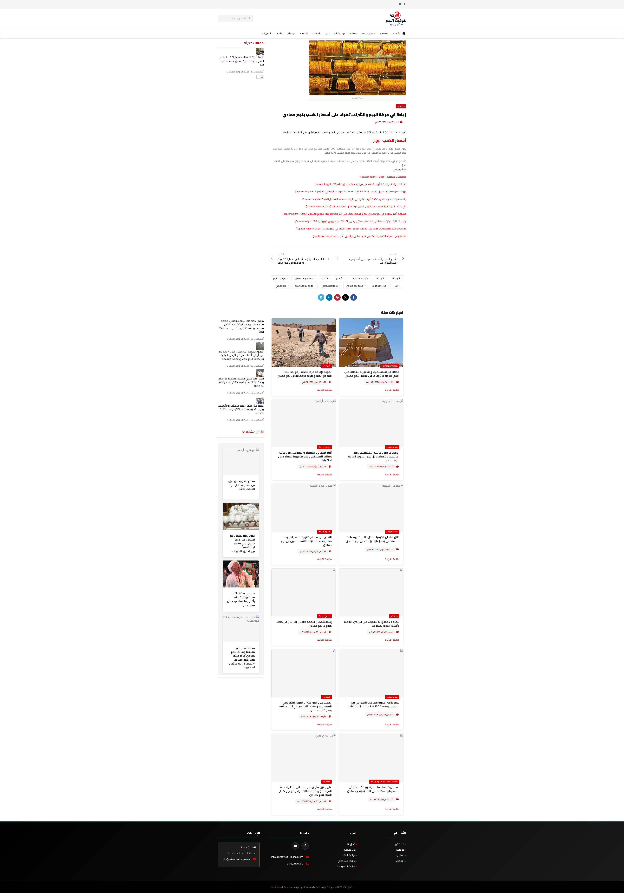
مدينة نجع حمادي (354, 285)
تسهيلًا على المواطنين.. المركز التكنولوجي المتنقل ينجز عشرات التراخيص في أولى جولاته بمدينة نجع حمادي (305, 706)
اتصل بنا (351, 844)
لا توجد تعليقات (235, 71)
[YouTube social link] (400, 4)
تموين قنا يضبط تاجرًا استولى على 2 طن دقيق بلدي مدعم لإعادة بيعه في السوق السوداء (242, 543)
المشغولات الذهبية (303, 278)
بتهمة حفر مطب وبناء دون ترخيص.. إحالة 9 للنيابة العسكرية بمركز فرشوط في (365, 191)
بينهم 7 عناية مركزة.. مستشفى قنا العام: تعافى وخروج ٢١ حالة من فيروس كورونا (363, 221)
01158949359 (295, 863)
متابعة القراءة (392, 390)
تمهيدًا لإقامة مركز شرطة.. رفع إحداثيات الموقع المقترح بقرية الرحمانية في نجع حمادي (304, 373)
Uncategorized (390, 366)
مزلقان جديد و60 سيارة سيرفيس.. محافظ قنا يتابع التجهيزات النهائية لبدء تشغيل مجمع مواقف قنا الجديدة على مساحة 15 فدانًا (241, 326)
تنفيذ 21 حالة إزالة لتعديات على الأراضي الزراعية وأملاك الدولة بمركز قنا (371, 623)
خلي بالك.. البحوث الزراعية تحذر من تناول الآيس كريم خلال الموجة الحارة (369, 206)
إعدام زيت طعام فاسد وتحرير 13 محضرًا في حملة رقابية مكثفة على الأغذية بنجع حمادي (373, 789)
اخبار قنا (380, 278)
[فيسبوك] (305, 846)
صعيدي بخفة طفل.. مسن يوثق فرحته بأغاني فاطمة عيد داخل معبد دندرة (241, 599)
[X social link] (345, 297)
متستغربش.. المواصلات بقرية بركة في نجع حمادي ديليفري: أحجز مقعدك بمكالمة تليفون (359, 236)
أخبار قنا (396, 278)
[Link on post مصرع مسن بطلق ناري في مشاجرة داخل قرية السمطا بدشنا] (241, 461)
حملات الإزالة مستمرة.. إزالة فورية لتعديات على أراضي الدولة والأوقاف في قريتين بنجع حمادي (371, 373)
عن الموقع (350, 849)
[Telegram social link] (321, 297)
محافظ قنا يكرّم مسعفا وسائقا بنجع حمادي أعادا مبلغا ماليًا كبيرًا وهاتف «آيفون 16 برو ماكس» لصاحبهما (241, 657)
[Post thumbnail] (260, 51)
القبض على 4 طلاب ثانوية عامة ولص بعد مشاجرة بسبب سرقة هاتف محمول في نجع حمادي (306, 541)
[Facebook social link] (404, 4)
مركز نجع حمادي (330, 285)
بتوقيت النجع (279, 278)
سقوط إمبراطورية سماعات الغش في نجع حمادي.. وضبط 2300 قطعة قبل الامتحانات (374, 704)
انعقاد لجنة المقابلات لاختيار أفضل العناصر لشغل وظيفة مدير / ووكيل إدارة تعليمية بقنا (242, 61)
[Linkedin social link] (329, 297)
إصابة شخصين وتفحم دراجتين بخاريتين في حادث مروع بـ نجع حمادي (304, 623)
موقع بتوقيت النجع (304, 285)
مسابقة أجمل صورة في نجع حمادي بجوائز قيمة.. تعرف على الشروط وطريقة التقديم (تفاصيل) (357, 213)
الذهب (324, 278)
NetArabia (276, 887)
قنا (322, 191)
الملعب (400, 855)
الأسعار (339, 278)
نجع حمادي (281, 285)
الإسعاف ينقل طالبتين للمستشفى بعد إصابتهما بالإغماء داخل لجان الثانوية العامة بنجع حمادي (373, 456)
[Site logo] (396, 18)
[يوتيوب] (295, 846)
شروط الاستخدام (347, 860)
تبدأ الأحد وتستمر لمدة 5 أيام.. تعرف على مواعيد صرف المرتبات (373, 184)
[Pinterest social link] (337, 297)
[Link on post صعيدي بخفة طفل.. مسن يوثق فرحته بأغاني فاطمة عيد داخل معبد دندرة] (241, 574)
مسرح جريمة (392, 447)
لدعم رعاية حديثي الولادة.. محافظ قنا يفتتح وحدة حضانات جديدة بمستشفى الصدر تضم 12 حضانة (241, 382)
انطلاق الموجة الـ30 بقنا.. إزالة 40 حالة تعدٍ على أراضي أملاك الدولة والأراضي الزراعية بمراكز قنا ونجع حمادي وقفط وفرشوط (241, 355)
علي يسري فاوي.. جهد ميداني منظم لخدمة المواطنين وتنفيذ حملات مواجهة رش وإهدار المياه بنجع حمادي (305, 790)
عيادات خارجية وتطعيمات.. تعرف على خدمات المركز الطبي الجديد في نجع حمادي (364, 228)
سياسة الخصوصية (346, 866)
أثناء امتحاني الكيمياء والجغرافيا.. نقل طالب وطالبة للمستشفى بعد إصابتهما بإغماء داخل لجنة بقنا (305, 456)
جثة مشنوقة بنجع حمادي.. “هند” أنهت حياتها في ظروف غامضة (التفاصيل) (367, 198)
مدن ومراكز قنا (379, 285)
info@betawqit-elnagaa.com (287, 856)
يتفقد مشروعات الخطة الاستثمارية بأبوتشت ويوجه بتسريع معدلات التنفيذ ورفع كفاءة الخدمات (241, 409)
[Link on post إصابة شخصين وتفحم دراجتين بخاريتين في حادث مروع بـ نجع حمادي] (304, 592)
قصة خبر (326, 366)
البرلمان (400, 861)
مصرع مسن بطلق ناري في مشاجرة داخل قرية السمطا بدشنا (241, 484)
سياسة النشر (349, 855)
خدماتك (401, 106)
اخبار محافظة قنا (360, 278)
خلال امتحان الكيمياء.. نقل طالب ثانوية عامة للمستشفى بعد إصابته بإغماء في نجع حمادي (372, 539)
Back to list (337, 258)
